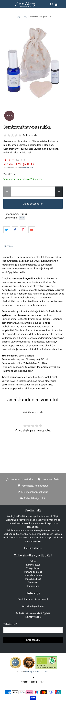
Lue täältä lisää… (33, 548)
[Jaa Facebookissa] (15, 229)
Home (17, 17)
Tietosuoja (33, 582)
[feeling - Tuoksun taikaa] (25, 4)
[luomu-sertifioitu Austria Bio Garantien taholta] (46, 668)
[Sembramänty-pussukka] (33, 63)
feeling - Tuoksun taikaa (36, 671)
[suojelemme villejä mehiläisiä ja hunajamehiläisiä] (28, 668)
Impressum (33, 586)
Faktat (33, 561)
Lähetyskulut (33, 564)
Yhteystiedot (33, 568)
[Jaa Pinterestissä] (23, 229)
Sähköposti (10, 624)
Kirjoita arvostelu (33, 412)
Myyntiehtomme (33, 575)
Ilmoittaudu (33, 640)
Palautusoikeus (33, 579)
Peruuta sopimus (33, 571)
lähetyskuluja (27, 167)
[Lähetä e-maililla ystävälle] (31, 229)
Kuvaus (8, 246)
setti (22, 217)
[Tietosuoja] (15, 668)
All (25, 17)
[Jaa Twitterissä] (6, 229)
